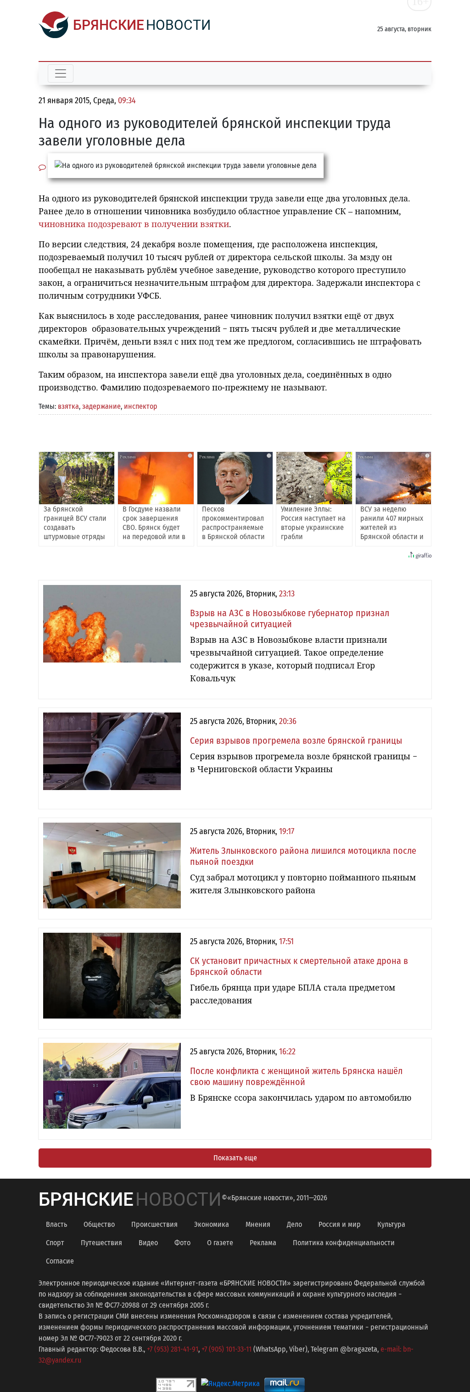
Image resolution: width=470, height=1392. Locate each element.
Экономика (211, 1224)
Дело (294, 1224)
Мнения (258, 1224)
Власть (56, 1224)
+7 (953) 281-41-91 (172, 1349)
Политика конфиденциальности (344, 1242)
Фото (182, 1242)
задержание (101, 406)
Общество (99, 1224)
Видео (148, 1242)
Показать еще (235, 1157)
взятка (68, 406)
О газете (220, 1242)
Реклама (263, 1242)
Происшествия (154, 1224)
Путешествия (101, 1242)
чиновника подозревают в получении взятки (134, 223)
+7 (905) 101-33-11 (226, 1349)
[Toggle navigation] (60, 73)
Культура (391, 1224)
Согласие (60, 1261)
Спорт (55, 1242)
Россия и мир (340, 1224)
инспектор (140, 406)
